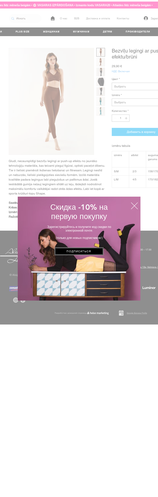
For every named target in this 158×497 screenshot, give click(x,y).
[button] (134, 205)
